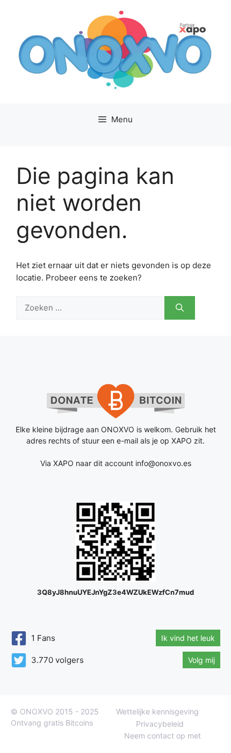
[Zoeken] (179, 308)
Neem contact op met (162, 735)
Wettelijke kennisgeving (157, 711)
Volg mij (201, 660)
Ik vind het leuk (188, 638)
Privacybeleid (160, 723)
